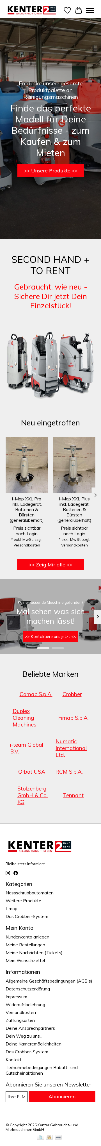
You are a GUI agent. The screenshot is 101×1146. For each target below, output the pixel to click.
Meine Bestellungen (25, 944)
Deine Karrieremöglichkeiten (33, 1044)
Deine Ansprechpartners (30, 1028)
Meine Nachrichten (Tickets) (34, 952)
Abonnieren (62, 1096)
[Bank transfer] (58, 1137)
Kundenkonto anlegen (27, 937)
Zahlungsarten (20, 1020)
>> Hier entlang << (52, 636)
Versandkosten (26, 545)
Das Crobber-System (27, 916)
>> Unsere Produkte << (50, 170)
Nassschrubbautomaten (30, 893)
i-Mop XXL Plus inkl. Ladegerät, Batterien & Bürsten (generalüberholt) (74, 509)
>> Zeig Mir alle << (50, 564)
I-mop (11, 908)
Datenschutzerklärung (28, 989)
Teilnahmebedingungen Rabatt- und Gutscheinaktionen (42, 1070)
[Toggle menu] (89, 10)
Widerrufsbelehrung (25, 1004)
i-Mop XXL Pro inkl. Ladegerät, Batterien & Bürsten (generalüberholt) (27, 509)
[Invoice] (40, 1137)
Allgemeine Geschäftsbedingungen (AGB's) (49, 981)
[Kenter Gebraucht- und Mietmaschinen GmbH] (32, 10)
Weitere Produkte (23, 900)
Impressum (16, 996)
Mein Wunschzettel (25, 960)
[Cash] (49, 1137)
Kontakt (14, 1059)
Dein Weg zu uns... (24, 1036)
